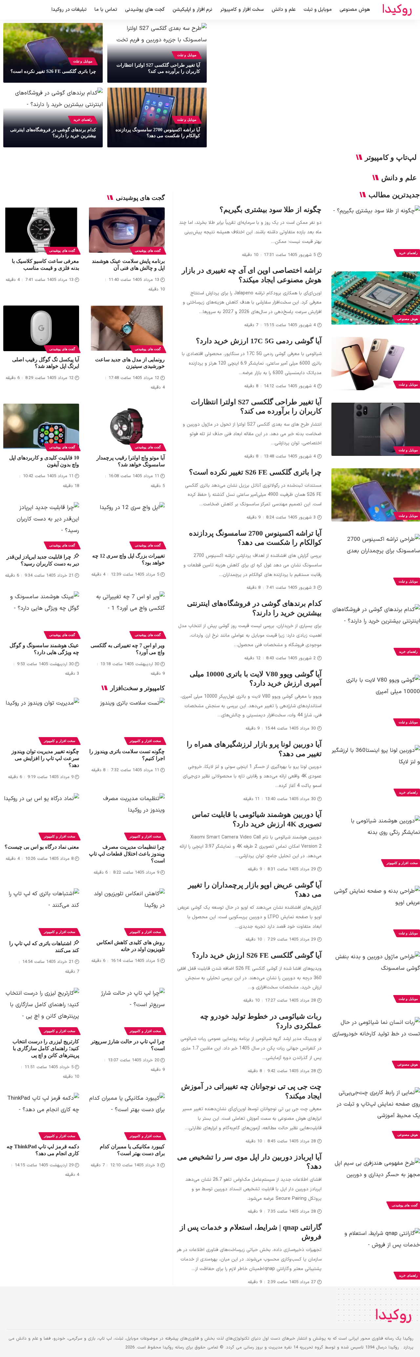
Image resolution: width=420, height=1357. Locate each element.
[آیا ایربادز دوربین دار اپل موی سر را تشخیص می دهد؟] (375, 1184)
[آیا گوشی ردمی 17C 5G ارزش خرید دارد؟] (375, 363)
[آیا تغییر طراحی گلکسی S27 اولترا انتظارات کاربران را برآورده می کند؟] (375, 429)
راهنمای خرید (83, 119)
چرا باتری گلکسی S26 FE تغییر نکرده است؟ (53, 71)
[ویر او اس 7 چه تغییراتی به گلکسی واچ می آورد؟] (127, 614)
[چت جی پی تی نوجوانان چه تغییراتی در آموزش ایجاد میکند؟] (375, 1113)
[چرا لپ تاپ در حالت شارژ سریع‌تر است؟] (127, 1010)
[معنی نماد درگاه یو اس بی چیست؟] (41, 816)
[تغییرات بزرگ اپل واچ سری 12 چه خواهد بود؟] (127, 525)
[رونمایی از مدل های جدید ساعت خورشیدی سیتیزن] (127, 328)
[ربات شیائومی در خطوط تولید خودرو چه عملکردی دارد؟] (375, 1043)
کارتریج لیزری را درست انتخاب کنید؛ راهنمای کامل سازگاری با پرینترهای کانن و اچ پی (45, 1048)
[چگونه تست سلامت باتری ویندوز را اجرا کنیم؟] (127, 720)
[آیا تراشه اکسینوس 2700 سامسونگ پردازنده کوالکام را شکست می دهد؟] (375, 560)
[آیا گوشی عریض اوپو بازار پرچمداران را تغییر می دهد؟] (375, 912)
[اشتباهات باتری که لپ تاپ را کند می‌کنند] (41, 911)
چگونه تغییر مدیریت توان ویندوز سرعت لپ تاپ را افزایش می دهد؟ (45, 758)
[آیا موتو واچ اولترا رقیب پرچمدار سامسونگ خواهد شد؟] (127, 426)
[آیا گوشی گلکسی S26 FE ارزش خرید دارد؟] (375, 978)
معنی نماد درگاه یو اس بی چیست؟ (42, 847)
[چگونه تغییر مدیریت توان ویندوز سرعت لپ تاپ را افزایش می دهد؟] (41, 720)
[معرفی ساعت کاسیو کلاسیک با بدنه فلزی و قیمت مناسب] (41, 230)
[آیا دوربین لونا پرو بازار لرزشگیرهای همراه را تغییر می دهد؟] (375, 771)
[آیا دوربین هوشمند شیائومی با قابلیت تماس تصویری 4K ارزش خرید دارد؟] (375, 842)
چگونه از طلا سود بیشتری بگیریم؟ (271, 209)
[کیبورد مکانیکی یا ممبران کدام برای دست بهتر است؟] (127, 1115)
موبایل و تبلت (186, 55)
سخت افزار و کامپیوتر (145, 741)
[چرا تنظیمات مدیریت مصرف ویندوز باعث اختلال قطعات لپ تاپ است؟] (127, 816)
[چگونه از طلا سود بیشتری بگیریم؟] (375, 232)
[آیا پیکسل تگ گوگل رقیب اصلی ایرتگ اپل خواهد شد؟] (41, 328)
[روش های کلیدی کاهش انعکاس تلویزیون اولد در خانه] (127, 911)
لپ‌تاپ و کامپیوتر (391, 157)
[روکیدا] (397, 10)
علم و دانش (399, 177)
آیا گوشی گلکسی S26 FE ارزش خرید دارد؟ (257, 955)
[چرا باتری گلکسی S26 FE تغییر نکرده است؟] (375, 494)
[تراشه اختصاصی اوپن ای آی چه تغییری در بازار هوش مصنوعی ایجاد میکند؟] (375, 298)
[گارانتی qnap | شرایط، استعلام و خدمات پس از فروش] (375, 1254)
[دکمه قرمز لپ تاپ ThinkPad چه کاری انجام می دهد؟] (41, 1115)
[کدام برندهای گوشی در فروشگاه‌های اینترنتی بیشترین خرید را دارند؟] (375, 630)
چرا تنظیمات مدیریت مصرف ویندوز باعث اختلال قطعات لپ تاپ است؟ (127, 853)
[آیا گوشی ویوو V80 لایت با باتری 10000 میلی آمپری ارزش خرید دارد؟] (375, 701)
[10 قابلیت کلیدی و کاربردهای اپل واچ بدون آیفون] (41, 426)
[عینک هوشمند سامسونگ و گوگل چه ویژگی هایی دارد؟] (41, 614)
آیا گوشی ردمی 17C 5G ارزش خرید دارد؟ (259, 341)
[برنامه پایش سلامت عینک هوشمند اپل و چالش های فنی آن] (127, 230)
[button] (11, 10)
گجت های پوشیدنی (148, 250)
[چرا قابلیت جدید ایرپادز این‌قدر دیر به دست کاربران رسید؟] (41, 525)
